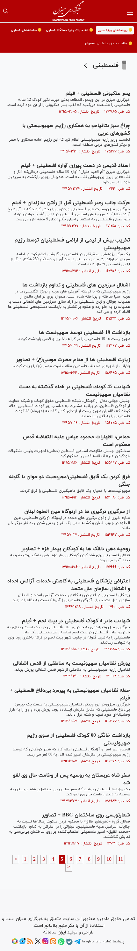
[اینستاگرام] (45, 943)
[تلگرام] (77, 943)
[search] (5, 11)
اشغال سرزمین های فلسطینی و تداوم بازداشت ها (76, 285)
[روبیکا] (15, 943)
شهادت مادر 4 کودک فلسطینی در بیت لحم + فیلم (76, 620)
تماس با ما (103, 941)
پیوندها (118, 941)
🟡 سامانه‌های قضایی (26, 30)
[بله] (69, 944)
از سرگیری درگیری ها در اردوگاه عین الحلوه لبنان (77, 511)
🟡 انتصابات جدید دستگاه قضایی (69, 30)
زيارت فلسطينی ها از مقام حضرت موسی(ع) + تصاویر (73, 359)
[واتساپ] (61, 944)
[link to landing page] (68, 11)
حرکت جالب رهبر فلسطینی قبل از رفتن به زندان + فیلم (70, 202)
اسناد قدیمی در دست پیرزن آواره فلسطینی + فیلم (75, 165)
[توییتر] (38, 943)
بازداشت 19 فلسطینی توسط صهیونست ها (84, 332)
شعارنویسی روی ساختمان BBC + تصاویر (86, 815)
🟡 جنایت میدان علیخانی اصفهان (108, 43)
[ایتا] (53, 943)
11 (120, 859)
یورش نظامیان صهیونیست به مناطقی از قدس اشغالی (71, 663)
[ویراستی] (22, 943)
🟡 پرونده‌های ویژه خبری (114, 30)
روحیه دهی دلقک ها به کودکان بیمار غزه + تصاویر (76, 548)
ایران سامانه (54, 932)
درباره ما (88, 941)
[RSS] (30, 943)
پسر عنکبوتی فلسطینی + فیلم (97, 93)
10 (109, 859)
